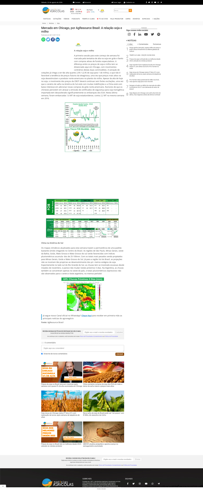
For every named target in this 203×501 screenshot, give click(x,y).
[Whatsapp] (157, 2)
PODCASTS (76, 19)
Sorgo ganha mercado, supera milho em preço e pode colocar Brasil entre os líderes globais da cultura (144, 49)
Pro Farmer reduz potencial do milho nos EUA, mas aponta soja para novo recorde (144, 80)
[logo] (59, 483)
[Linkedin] (58, 39)
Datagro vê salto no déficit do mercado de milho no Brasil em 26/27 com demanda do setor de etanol (144, 87)
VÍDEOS (66, 19)
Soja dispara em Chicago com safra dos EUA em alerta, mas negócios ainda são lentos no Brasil (145, 94)
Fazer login (117, 2)
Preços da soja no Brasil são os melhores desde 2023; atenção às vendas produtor (144, 60)
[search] (130, 10)
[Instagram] (151, 2)
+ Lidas (129, 44)
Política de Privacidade (111, 336)
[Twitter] (148, 2)
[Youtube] (154, 2)
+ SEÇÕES (156, 19)
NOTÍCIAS (47, 19)
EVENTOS (136, 19)
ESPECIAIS (146, 19)
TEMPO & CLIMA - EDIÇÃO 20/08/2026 (142, 55)
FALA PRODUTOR (116, 19)
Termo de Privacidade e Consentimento (91, 336)
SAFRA (128, 19)
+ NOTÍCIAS (131, 40)
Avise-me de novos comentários (55, 354)
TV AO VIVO (103, 19)
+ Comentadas (142, 44)
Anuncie (87, 2)
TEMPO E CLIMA (88, 19)
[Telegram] (160, 2)
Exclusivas (157, 44)
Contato (77, 2)
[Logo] (53, 10)
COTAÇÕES (57, 19)
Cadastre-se (130, 2)
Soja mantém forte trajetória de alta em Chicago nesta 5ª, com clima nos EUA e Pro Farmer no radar (145, 66)
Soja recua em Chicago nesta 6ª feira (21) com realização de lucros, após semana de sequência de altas (145, 74)
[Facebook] (146, 2)
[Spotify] (158, 34)
